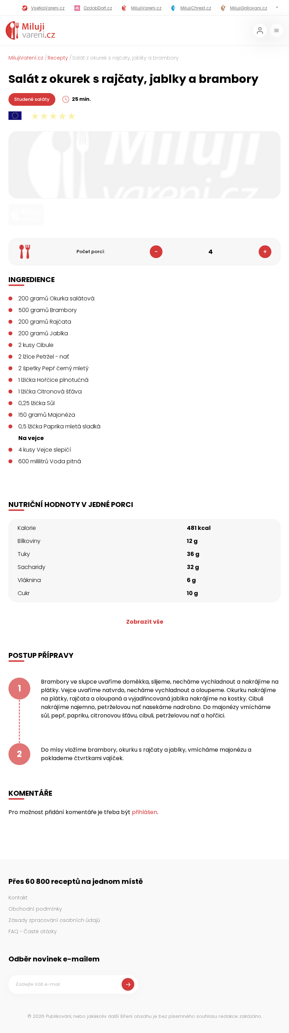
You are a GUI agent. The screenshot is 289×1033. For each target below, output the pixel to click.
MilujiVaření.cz (25, 57)
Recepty (58, 57)
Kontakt (17, 897)
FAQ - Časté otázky (32, 931)
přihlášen (144, 812)
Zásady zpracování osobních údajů (54, 920)
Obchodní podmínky (35, 908)
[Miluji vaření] (30, 30)
